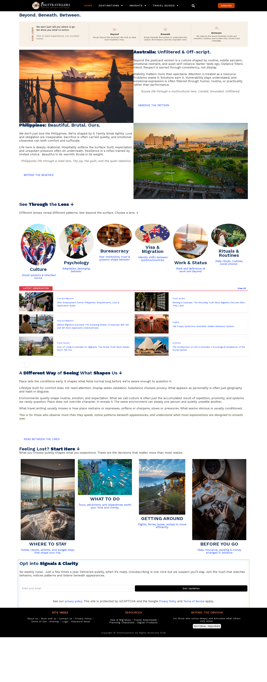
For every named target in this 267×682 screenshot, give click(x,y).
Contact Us (65, 618)
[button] (193, 5)
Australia (176, 343)
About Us (32, 618)
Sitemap (54, 621)
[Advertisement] (92, 659)
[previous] (21, 365)
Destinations (109, 5)
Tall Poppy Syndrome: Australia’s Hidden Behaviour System (203, 326)
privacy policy (73, 601)
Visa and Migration (65, 298)
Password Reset (80, 621)
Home (88, 5)
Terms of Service (193, 601)
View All (242, 288)
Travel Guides (164, 5)
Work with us (48, 618)
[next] (27, 365)
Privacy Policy (167, 601)
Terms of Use (39, 621)
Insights (135, 5)
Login (65, 621)
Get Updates (191, 588)
